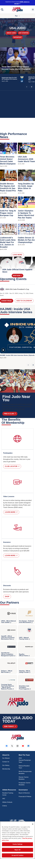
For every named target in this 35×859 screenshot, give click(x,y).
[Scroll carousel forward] (33, 365)
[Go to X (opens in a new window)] (12, 746)
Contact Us (5, 761)
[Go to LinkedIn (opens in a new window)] (28, 746)
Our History (5, 765)
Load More (17, 255)
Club (13, 466)
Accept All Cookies (17, 855)
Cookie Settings (17, 844)
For (16, 16)
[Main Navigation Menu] (33, 9)
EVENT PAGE (7, 301)
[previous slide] (27, 87)
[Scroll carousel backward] (28, 365)
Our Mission (6, 758)
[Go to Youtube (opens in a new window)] (23, 746)
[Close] (33, 824)
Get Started (23, 33)
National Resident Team (24, 767)
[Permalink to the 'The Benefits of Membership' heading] (25, 422)
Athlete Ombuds (7, 802)
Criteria (4, 805)
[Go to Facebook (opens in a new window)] (7, 746)
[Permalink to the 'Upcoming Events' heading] (27, 279)
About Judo (11, 33)
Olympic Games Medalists (23, 778)
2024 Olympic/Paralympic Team (25, 760)
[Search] (2, 9)
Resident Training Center (7, 794)
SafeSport (17, 37)
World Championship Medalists (25, 772)
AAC (3, 798)
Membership (6, 769)
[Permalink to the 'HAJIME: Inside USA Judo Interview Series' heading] (33, 312)
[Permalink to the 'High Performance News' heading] (9, 137)
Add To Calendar (24, 301)
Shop (18, 275)
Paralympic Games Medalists (24, 783)
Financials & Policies (25, 796)
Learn (12, 512)
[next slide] (31, 87)
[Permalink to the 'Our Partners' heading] (20, 602)
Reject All (17, 850)
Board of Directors (24, 793)
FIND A (10, 413)
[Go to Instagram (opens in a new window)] (17, 746)
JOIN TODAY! (9, 726)
